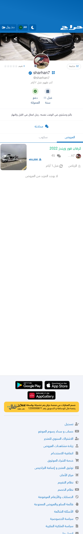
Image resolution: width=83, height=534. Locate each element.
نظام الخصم (65, 490)
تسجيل (69, 424)
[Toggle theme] (32, 27)
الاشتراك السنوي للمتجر (58, 439)
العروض (70, 137)
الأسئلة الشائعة (63, 512)
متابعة (74, 66)
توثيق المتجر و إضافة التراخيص (54, 468)
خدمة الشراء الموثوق (60, 461)
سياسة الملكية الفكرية (59, 526)
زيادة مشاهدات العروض (58, 446)
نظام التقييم (65, 483)
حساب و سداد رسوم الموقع (55, 432)
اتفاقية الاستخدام (62, 453)
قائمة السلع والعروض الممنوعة (53, 504)
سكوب (43, 137)
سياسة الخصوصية (61, 519)
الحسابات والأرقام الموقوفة (55, 497)
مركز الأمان (66, 475)
